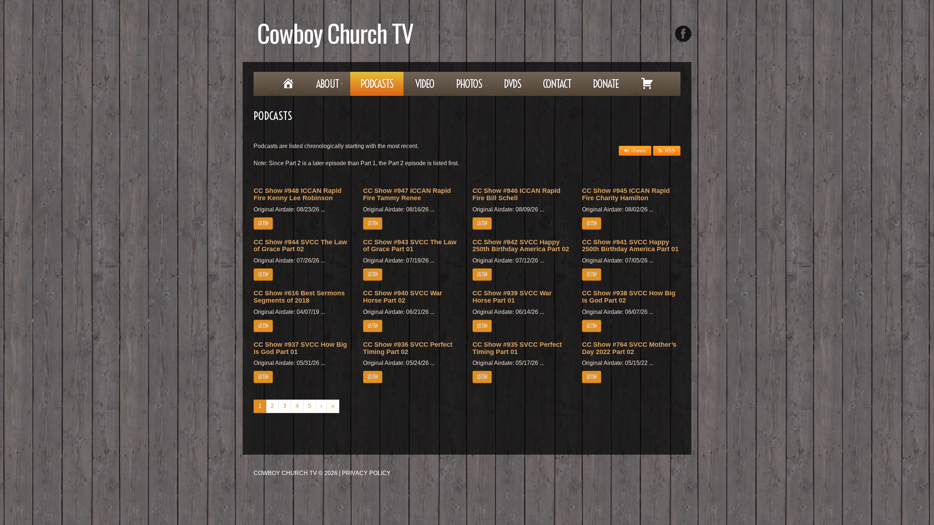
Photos (469, 84)
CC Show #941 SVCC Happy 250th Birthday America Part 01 (630, 245)
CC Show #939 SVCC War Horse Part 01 (512, 296)
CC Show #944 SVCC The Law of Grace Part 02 (300, 245)
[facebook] (683, 34)
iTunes (639, 150)
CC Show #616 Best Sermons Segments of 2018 (299, 296)
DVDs (512, 84)
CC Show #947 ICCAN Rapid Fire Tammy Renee (407, 194)
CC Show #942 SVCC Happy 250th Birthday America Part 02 (520, 245)
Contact (557, 84)
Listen (263, 223)
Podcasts (376, 84)
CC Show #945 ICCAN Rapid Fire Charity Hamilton (626, 194)
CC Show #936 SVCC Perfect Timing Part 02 (407, 348)
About (322, 86)
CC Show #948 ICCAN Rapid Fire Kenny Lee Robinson (297, 194)
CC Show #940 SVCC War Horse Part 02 (402, 296)
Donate (606, 84)
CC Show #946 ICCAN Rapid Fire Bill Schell (516, 194)
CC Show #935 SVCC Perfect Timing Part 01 (517, 348)
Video (424, 84)
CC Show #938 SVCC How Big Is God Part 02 (628, 296)
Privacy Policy (366, 473)
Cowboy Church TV (335, 32)
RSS (670, 150)
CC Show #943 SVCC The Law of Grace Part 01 (409, 245)
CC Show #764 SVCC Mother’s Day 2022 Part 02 (629, 348)
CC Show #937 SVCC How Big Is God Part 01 (300, 348)
